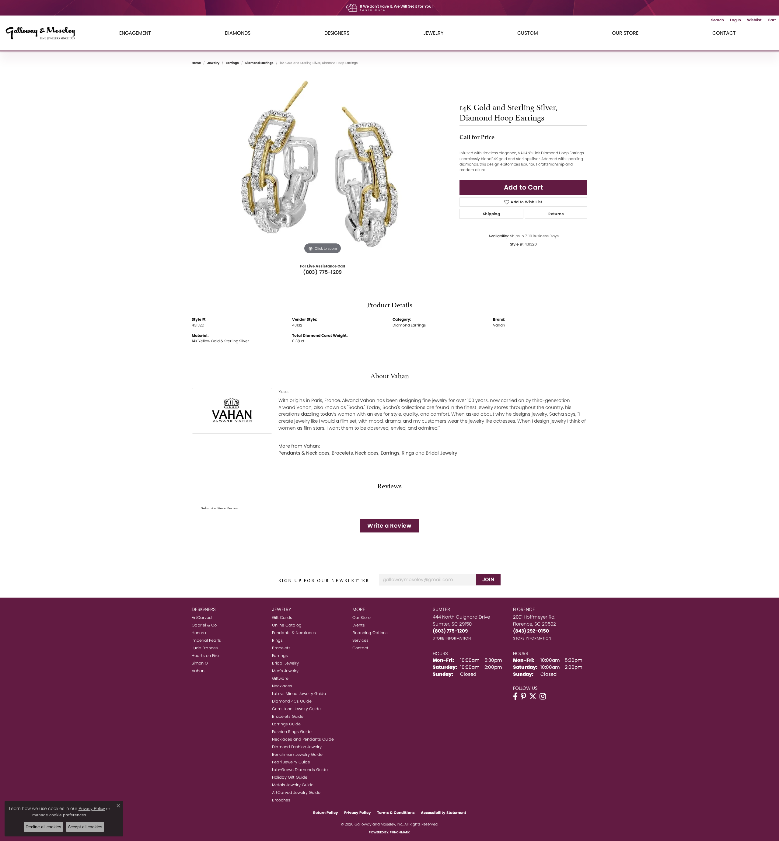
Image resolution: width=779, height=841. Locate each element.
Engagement (135, 33)
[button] (717, 20)
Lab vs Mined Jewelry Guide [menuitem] (299, 693)
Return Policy (325, 812)
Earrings (232, 63)
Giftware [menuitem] (280, 678)
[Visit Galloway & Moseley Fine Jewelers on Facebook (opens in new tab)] (515, 696)
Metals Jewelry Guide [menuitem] (292, 784)
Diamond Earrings (259, 63)
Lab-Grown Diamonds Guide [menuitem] (300, 769)
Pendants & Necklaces (304, 453)
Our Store (625, 33)
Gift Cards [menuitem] (282, 617)
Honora (199, 632)
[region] (322, 164)
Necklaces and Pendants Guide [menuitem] (303, 739)
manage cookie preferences (59, 814)
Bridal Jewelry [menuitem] (285, 663)
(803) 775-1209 (322, 272)
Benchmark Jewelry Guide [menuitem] (297, 754)
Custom (527, 33)
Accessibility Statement (443, 812)
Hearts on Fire (205, 655)
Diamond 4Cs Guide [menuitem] (292, 701)
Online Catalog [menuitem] (287, 625)
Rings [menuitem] (277, 640)
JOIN (488, 579)
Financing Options (370, 632)
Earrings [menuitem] (280, 655)
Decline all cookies (43, 826)
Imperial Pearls (206, 640)
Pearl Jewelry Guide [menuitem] (291, 762)
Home (196, 63)
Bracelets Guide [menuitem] (287, 716)
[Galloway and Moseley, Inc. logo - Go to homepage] (42, 33)
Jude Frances (205, 648)
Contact (724, 33)
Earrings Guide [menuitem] (286, 724)
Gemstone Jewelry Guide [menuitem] (296, 708)
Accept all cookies (85, 826)
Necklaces (367, 453)
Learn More (373, 10)
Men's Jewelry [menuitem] (285, 670)
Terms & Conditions (396, 812)
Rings (408, 453)
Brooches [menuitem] (281, 800)
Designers (336, 33)
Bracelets (342, 453)
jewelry (213, 63)
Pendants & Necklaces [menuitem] (294, 632)
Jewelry (433, 33)
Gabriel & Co (204, 625)
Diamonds (237, 33)
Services (360, 640)
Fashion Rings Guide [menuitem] (292, 731)
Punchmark (400, 832)
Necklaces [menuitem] (282, 686)
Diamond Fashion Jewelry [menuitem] (297, 746)
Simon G (200, 663)
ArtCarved (202, 617)
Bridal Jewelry (441, 453)
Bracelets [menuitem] (281, 648)
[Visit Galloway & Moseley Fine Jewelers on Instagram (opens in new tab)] (543, 696)
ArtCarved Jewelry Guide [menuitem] (296, 792)
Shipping (491, 213)
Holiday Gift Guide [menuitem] (289, 777)
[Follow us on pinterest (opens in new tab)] (523, 696)
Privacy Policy (357, 812)
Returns (556, 213)
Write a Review (389, 525)
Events (358, 625)
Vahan (499, 325)
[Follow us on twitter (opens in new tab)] (532, 696)
